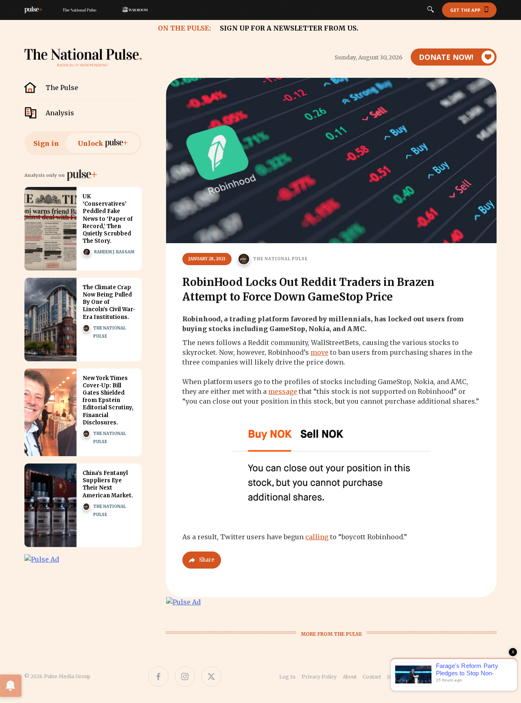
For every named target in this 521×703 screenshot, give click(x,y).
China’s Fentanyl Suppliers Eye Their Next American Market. (108, 484)
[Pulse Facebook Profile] (158, 676)
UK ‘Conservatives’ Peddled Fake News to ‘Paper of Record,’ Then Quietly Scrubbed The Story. (108, 218)
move (319, 352)
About (350, 677)
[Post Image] (50, 228)
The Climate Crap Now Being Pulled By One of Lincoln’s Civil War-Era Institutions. (109, 302)
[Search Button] (430, 10)
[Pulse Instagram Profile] (185, 676)
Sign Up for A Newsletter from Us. (289, 28)
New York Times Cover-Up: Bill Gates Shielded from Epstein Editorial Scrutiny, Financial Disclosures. (108, 400)
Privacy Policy (319, 677)
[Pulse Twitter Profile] (211, 676)
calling (316, 537)
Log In (287, 677)
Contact (372, 677)
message (282, 391)
